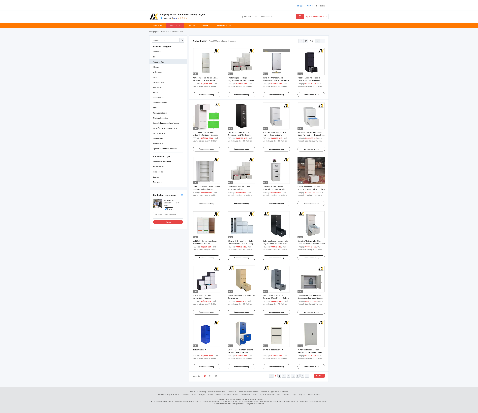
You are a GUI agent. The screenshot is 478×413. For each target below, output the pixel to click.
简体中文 (178, 394)
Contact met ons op (223, 25)
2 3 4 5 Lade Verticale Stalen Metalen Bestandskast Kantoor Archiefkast (205, 135)
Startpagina (157, 25)
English (169, 394)
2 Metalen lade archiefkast (273, 350)
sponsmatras (158, 97)
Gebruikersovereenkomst (216, 392)
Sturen (168, 222)
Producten (176, 25)
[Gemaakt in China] (165, 5)
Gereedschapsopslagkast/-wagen (166, 123)
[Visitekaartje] (182, 195)
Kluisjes (156, 67)
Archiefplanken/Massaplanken (165, 128)
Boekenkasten (158, 143)
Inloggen (300, 6)
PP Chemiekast (159, 133)
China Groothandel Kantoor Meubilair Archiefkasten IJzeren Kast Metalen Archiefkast (310, 352)
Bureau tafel (158, 138)
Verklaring (202, 392)
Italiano (235, 394)
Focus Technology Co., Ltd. (236, 399)
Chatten (170, 209)
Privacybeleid (232, 392)
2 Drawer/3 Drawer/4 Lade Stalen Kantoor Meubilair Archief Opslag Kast (241, 243)
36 (210, 376)
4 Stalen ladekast (199, 350)
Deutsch (218, 394)
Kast (155, 77)
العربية (262, 394)
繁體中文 (186, 394)
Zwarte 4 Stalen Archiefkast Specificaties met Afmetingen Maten (239, 135)
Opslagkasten (158, 82)
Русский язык (245, 394)
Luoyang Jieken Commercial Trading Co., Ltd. (183, 14)
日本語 (194, 394)
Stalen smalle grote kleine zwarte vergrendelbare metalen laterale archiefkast (275, 243)
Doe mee (310, 6)
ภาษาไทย (285, 394)
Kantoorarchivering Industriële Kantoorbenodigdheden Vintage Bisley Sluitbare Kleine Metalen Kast (311, 298)
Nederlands (270, 394)
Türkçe (293, 394)
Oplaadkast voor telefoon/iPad (165, 148)
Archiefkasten (158, 62)
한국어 (255, 394)
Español (210, 394)
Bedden (156, 92)
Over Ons (191, 25)
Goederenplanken (160, 102)
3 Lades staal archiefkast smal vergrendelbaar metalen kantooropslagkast (274, 135)
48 (216, 376)
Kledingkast (157, 87)
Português (227, 394)
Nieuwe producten (160, 113)
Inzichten (285, 392)
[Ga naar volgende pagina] (322, 41)
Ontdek (205, 25)
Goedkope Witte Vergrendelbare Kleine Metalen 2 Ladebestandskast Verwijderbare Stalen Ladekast (311, 135)
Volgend (318, 376)
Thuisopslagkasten (160, 118)
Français (202, 394)
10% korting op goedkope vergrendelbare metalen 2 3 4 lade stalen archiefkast (241, 80)
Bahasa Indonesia (314, 394)
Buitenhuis (157, 51)
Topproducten (274, 392)
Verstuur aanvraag (206, 95)
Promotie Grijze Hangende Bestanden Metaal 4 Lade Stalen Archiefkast (275, 298)
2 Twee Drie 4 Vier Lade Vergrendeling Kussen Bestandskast (202, 298)
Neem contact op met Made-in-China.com (253, 392)
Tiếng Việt (301, 394)
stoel (155, 57)
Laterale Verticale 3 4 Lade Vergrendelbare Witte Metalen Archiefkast (274, 189)
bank (155, 108)
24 (205, 376)
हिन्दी (278, 394)
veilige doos (157, 72)
